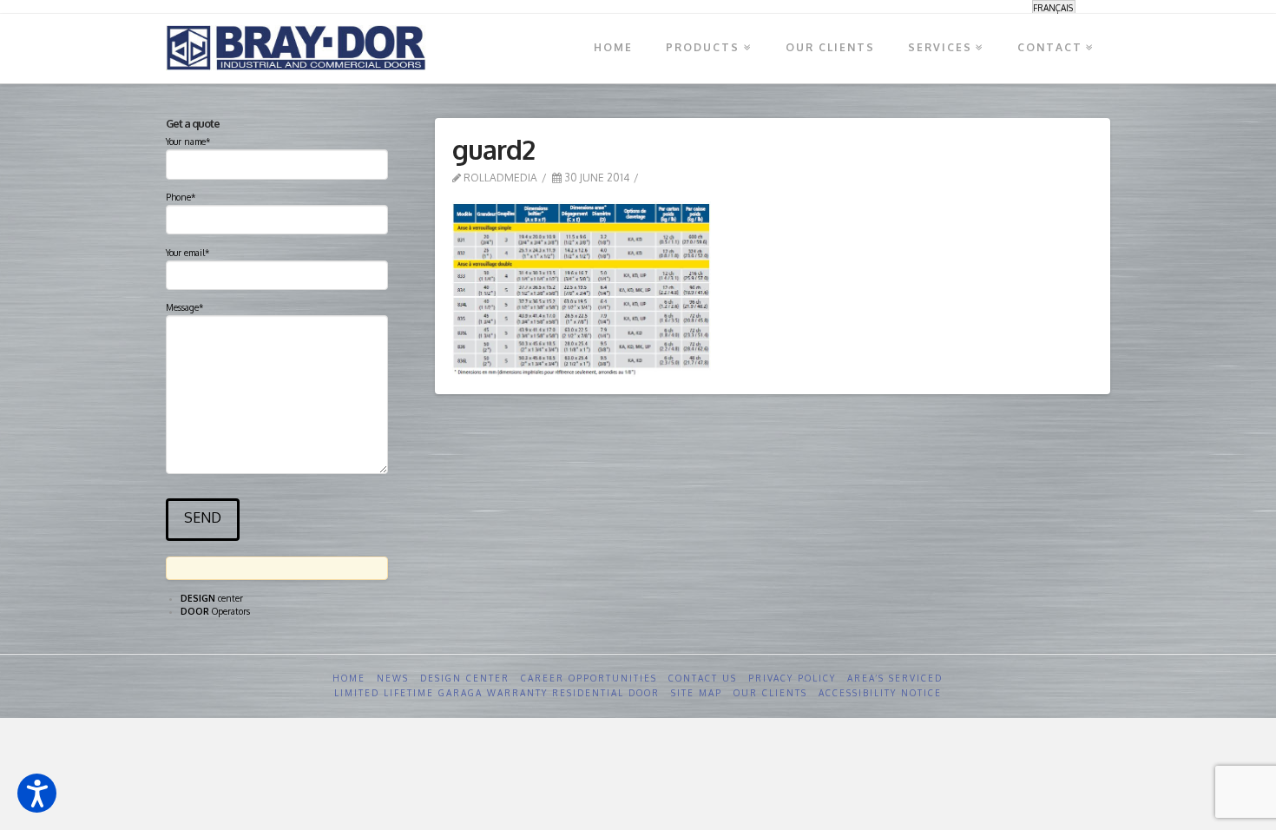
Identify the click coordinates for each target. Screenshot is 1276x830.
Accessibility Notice (880, 693)
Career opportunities (589, 678)
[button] (36, 793)
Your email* (187, 252)
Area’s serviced (895, 678)
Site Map (696, 693)
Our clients (770, 693)
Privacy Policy (792, 678)
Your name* (188, 141)
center (212, 598)
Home (348, 678)
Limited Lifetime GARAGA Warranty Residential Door (497, 693)
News (393, 678)
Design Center (465, 678)
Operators (215, 611)
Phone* (180, 197)
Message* (184, 307)
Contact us (702, 678)
